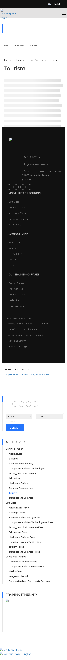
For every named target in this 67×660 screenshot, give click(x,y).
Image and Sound (18, 576)
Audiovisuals (30, 329)
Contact (13, 259)
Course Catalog (17, 283)
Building (13, 458)
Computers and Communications (26, 566)
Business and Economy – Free (24, 517)
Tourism (44, 323)
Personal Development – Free (25, 542)
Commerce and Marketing (23, 561)
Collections (14, 300)
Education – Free (18, 532)
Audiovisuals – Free (19, 507)
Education (12, 329)
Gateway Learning (18, 219)
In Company (15, 224)
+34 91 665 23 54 (31, 157)
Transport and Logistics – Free (24, 551)
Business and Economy (19, 318)
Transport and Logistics (19, 346)
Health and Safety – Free (22, 537)
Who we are (15, 242)
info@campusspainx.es (35, 164)
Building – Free (17, 512)
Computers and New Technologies (25, 335)
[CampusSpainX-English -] (8, 16)
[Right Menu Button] (65, 658)
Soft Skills (14, 201)
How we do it (15, 254)
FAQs (11, 265)
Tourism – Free (16, 547)
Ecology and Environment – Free (26, 527)
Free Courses (16, 288)
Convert (15, 427)
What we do (15, 248)
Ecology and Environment (20, 323)
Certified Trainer (17, 207)
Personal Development (21, 488)
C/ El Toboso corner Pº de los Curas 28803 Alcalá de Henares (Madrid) (41, 175)
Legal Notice (11, 374)
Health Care (15, 571)
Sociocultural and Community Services (29, 581)
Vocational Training (18, 213)
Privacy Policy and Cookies (35, 374)
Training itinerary (17, 306)
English (57, 4)
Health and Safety (16, 340)
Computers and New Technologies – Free (31, 522)
